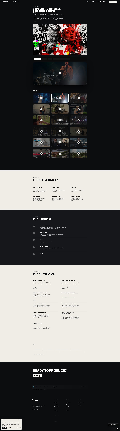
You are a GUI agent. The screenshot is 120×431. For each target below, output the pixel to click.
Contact (104, 1)
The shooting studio (76, 349)
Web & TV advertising (48, 349)
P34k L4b (93, 1)
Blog (101, 1)
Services (88, 1)
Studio (98, 1)
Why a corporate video (38, 354)
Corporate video (37, 349)
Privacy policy (18, 427)
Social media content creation (62, 349)
